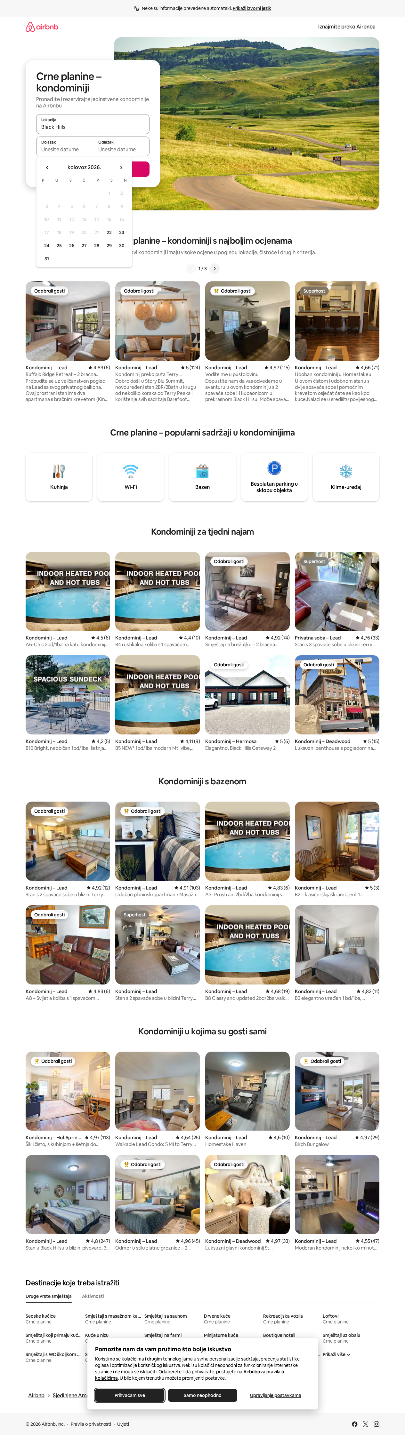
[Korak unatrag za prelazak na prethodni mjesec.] (47, 167)
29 (109, 245)
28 (96, 245)
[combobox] (92, 127)
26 (71, 245)
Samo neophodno (203, 1395)
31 (47, 259)
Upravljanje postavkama (275, 1395)
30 (122, 245)
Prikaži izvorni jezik (252, 8)
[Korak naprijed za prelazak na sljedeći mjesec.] (121, 167)
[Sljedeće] (214, 268)
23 (121, 232)
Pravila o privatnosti (91, 1424)
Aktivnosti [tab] (93, 1296)
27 (84, 245)
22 (109, 232)
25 (59, 245)
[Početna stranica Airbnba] (42, 27)
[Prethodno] (191, 268)
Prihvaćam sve (129, 1395)
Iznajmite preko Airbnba (347, 26)
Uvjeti (123, 1424)
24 (46, 245)
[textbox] (64, 149)
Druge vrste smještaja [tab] (49, 1296)
